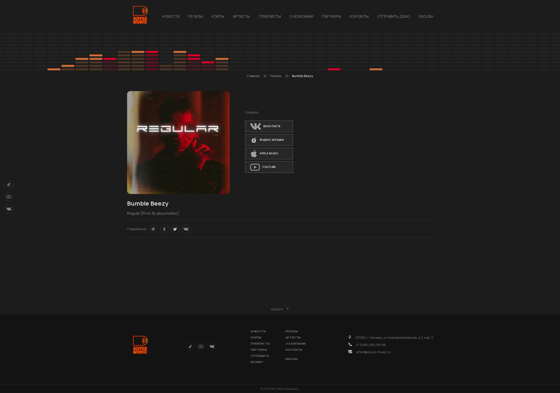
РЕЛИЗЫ (195, 16)
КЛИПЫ (218, 16)
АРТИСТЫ (241, 16)
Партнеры (331, 16)
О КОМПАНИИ (301, 16)
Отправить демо (393, 16)
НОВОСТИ (171, 16)
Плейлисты (270, 16)
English (426, 16)
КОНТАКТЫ (359, 16)
